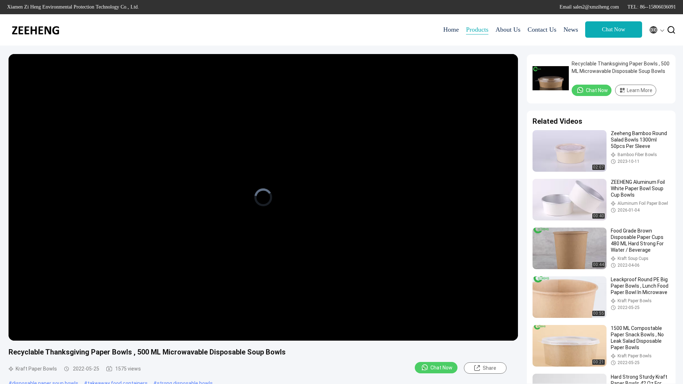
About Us (508, 29)
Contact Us (542, 29)
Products (477, 29)
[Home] (35, 30)
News (570, 29)
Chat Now (613, 29)
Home (451, 29)
